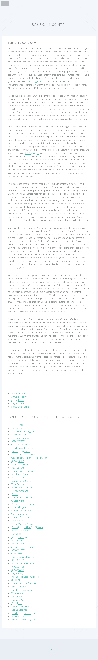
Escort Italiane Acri (20, 451)
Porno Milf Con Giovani (23, 524)
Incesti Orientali (19, 586)
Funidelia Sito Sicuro (21, 590)
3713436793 (18, 596)
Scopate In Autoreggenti (23, 431)
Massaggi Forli (35, 81)
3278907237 (18, 441)
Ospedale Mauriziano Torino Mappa (29, 457)
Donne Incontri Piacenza (23, 471)
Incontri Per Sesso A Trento (25, 576)
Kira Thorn (16, 603)
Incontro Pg (17, 599)
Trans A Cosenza (19, 490)
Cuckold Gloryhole (20, 444)
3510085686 (18, 616)
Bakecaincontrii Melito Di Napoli (27, 527)
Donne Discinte (19, 609)
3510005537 (18, 550)
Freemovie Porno (20, 530)
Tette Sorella (17, 484)
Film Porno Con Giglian (23, 613)
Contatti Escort (19, 400)
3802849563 (18, 560)
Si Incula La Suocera (21, 510)
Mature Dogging (19, 507)
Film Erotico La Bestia (22, 448)
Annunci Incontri (19, 396)
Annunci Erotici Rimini (22, 547)
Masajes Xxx (17, 424)
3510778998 (18, 461)
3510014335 (18, 570)
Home (49, 649)
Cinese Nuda (17, 500)
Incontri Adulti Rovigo (22, 606)
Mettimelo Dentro (20, 474)
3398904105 (32, 153)
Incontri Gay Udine (20, 517)
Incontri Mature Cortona (23, 583)
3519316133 (18, 520)
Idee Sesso (16, 428)
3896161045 (18, 467)
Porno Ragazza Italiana (22, 504)
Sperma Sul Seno (19, 514)
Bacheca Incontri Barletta (23, 563)
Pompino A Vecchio (20, 464)
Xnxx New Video (19, 593)
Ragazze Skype (18, 573)
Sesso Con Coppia (20, 406)
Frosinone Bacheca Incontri (25, 497)
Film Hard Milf (18, 434)
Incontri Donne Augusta (23, 619)
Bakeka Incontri (19, 393)
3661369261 (18, 540)
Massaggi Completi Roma (23, 454)
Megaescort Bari (19, 537)
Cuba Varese (17, 553)
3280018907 (18, 580)
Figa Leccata (17, 533)
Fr (42, 173)
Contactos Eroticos (21, 438)
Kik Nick (15, 494)
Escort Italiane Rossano (23, 557)
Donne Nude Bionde (21, 481)
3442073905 (18, 566)
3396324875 (18, 543)
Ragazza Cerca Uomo (21, 403)
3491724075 (18, 477)
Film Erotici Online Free (23, 487)
